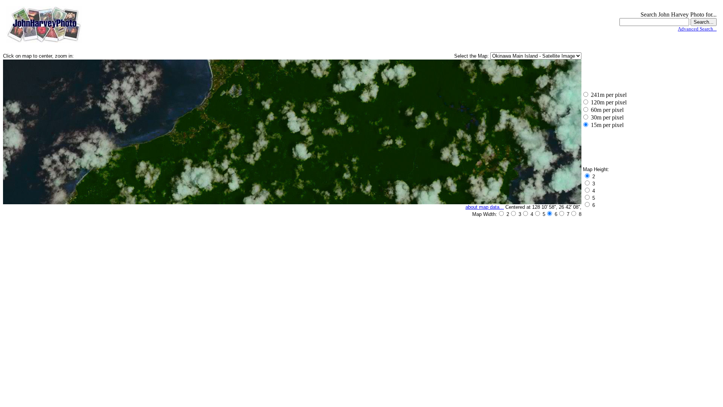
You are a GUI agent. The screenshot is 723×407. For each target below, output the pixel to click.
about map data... (484, 207)
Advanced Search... (697, 29)
